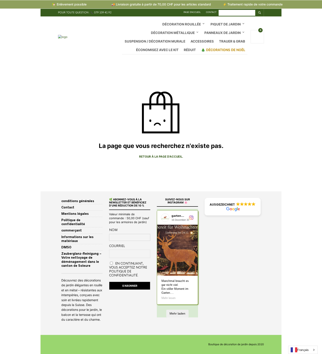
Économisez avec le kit (157, 50)
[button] (233, 206)
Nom (113, 230)
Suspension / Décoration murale (155, 41)
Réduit (190, 50)
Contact (211, 12)
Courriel (117, 246)
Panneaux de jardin (222, 33)
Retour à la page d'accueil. (161, 156)
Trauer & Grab (232, 41)
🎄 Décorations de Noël (223, 50)
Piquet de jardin (226, 24)
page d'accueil (192, 12)
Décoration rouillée (181, 24)
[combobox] (303, 350)
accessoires (202, 41)
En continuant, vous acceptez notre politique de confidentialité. (128, 269)
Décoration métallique (173, 33)
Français (303, 350)
